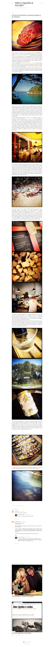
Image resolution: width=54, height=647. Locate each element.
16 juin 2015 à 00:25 (28, 537)
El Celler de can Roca (29, 118)
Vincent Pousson (21, 514)
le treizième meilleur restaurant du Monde (34, 66)
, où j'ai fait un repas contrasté (28, 62)
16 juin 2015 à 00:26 (28, 514)
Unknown (17, 511)
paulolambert (17, 521)
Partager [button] (13, 505)
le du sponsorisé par (22, 55)
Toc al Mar (36, 211)
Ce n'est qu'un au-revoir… (22, 633)
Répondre (17, 519)
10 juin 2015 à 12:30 (22, 511)
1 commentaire (17, 635)
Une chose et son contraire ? (23, 596)
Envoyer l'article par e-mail (19, 505)
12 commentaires (18, 598)
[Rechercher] (41, 3)
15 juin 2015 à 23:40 (23, 521)
